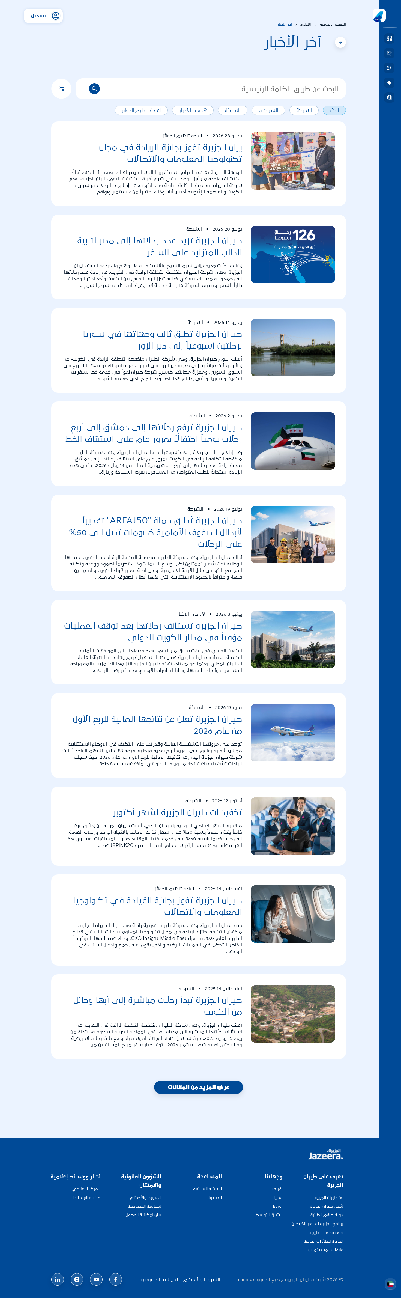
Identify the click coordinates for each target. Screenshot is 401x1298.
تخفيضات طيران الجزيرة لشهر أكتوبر (177, 812)
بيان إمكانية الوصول (143, 1214)
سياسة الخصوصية (144, 1206)
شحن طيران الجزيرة (326, 1206)
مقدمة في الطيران (326, 1232)
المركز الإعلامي (86, 1188)
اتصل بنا (215, 1197)
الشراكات (268, 110)
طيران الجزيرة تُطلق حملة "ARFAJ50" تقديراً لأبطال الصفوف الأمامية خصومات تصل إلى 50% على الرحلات (155, 532)
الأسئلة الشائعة (207, 1188)
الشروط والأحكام (145, 1197)
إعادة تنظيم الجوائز (141, 110)
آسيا (278, 1197)
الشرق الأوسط (269, 1214)
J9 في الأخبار (193, 110)
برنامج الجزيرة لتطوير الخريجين (317, 1223)
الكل (334, 110)
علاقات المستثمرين (325, 1249)
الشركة (233, 110)
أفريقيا (276, 1188)
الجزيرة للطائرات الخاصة (323, 1241)
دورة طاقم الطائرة (326, 1214)
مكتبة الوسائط (86, 1197)
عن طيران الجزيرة (329, 1197)
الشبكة (304, 110)
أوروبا (277, 1206)
